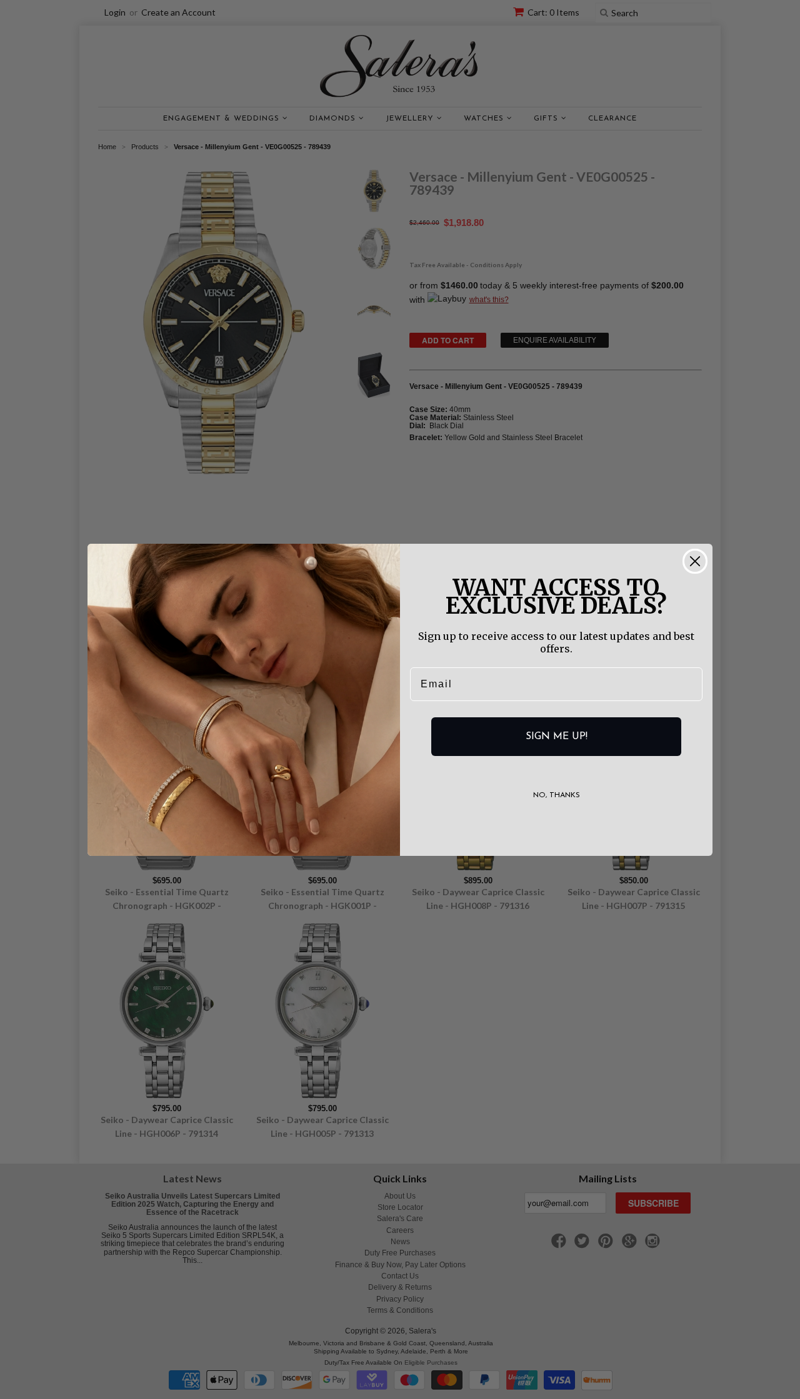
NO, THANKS (556, 795)
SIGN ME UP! (557, 737)
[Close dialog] (695, 561)
